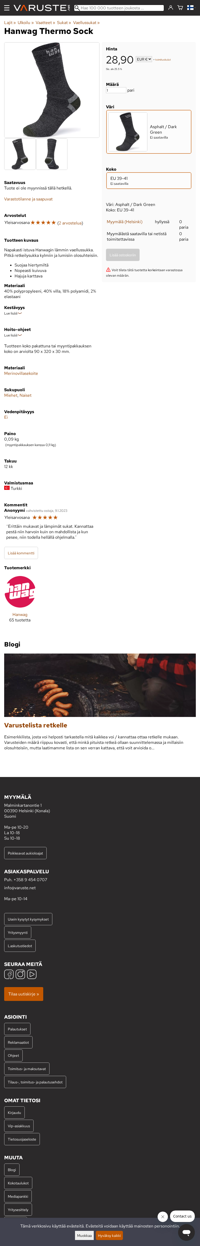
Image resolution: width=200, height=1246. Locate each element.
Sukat (64, 22)
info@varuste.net (20, 888)
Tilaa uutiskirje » (23, 994)
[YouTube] (31, 975)
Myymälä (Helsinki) (124, 221)
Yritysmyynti (18, 932)
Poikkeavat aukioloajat (25, 853)
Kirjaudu (14, 1112)
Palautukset (17, 1029)
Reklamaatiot (18, 1042)
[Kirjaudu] (170, 8)
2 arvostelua (70, 223)
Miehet (10, 395)
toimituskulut (163, 59)
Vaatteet (45, 22)
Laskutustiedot (20, 945)
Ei (6, 417)
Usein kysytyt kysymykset (28, 919)
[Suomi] (191, 8)
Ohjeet (13, 1055)
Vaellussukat (86, 22)
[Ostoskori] (180, 8)
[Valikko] (6, 7)
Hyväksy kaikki (109, 1235)
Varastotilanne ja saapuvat (28, 199)
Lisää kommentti (21, 552)
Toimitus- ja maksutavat (27, 1068)
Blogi (12, 1169)
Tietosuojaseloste (22, 1139)
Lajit (10, 22)
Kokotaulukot (18, 1182)
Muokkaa (84, 1235)
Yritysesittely (18, 1209)
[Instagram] (20, 975)
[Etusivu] (44, 8)
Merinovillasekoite (21, 373)
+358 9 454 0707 (30, 879)
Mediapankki (18, 1196)
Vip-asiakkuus (19, 1125)
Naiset (26, 395)
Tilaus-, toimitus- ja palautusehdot (35, 1081)
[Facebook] (9, 975)
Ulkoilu (26, 22)
